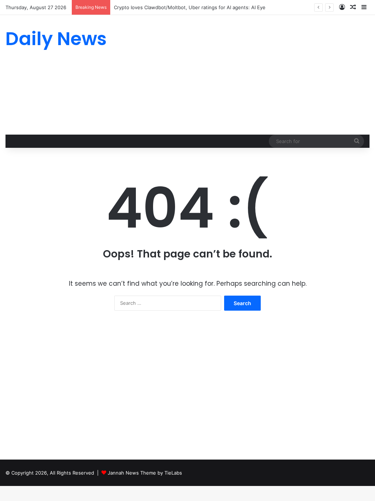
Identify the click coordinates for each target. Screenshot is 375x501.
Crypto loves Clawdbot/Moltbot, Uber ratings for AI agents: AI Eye (190, 7)
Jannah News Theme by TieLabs (145, 473)
